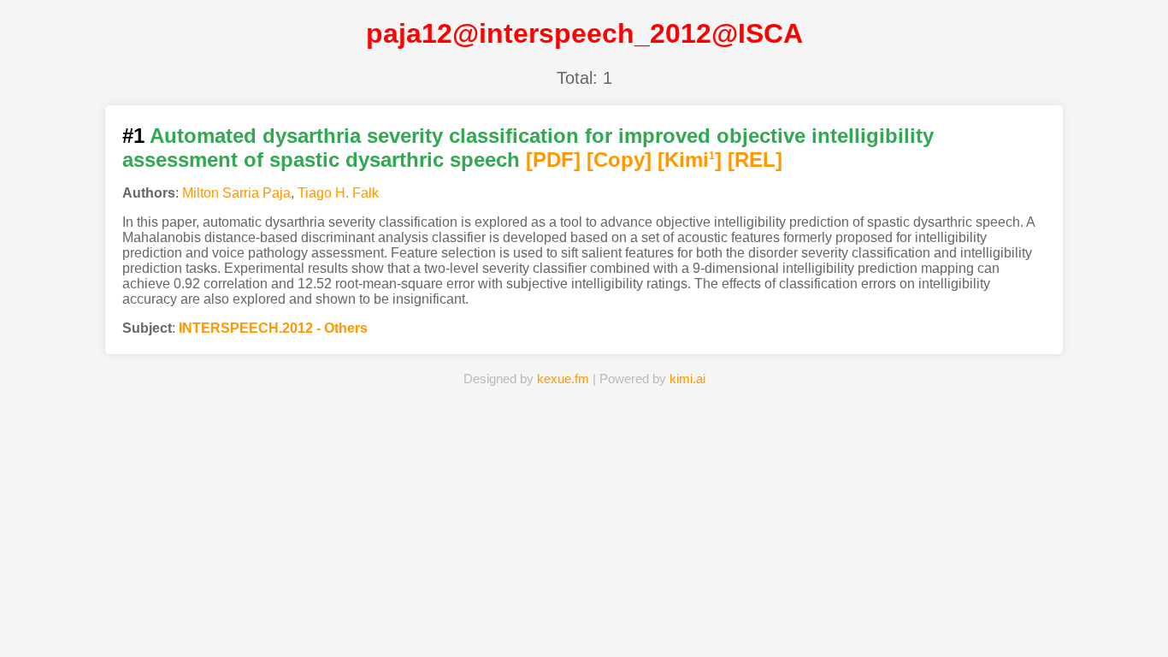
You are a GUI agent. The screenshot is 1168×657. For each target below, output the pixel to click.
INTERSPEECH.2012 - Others (273, 328)
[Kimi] (690, 159)
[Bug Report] (770, 617)
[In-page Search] (490, 617)
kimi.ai (687, 378)
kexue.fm (563, 378)
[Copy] (619, 159)
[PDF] (553, 159)
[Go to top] (1124, 603)
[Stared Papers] (583, 617)
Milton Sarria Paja (236, 193)
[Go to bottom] (1124, 634)
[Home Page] (397, 617)
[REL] (755, 159)
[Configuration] (677, 617)
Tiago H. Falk (338, 193)
